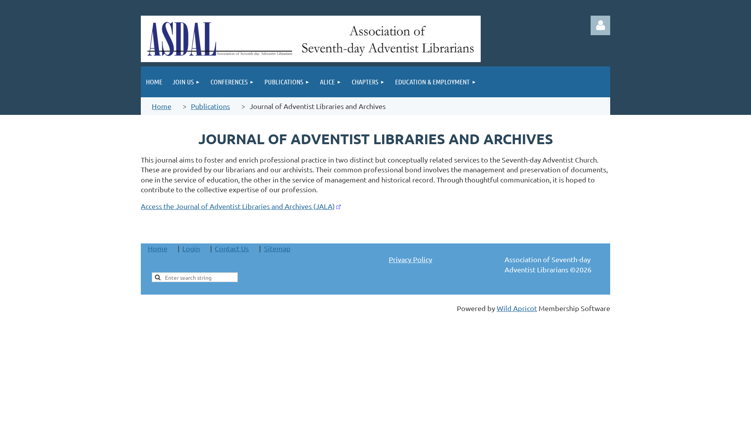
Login (191, 248)
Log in (600, 25)
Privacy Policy (410, 259)
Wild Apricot (517, 308)
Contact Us (232, 248)
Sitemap (277, 248)
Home (161, 106)
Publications (210, 106)
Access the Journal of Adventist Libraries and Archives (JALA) (238, 206)
